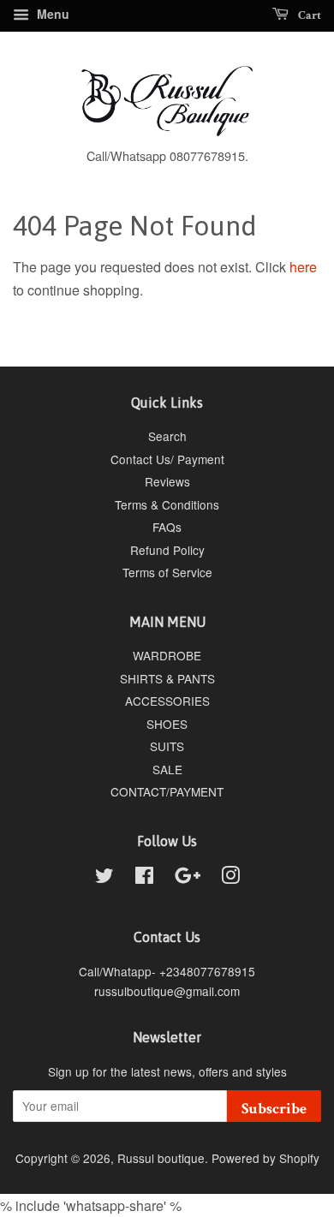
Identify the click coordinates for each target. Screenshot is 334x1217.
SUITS (167, 746)
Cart (308, 15)
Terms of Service (167, 572)
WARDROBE (167, 655)
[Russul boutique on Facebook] (144, 877)
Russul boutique (161, 1157)
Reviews (167, 481)
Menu (51, 13)
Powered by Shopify (265, 1157)
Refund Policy (167, 549)
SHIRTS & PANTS (167, 678)
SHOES (167, 723)
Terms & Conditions (167, 504)
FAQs (167, 526)
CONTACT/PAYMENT (167, 791)
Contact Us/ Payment (167, 459)
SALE (167, 769)
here (303, 267)
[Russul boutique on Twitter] (104, 877)
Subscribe (274, 1109)
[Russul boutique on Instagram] (230, 877)
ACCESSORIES (167, 700)
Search (167, 435)
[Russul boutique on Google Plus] (187, 877)
